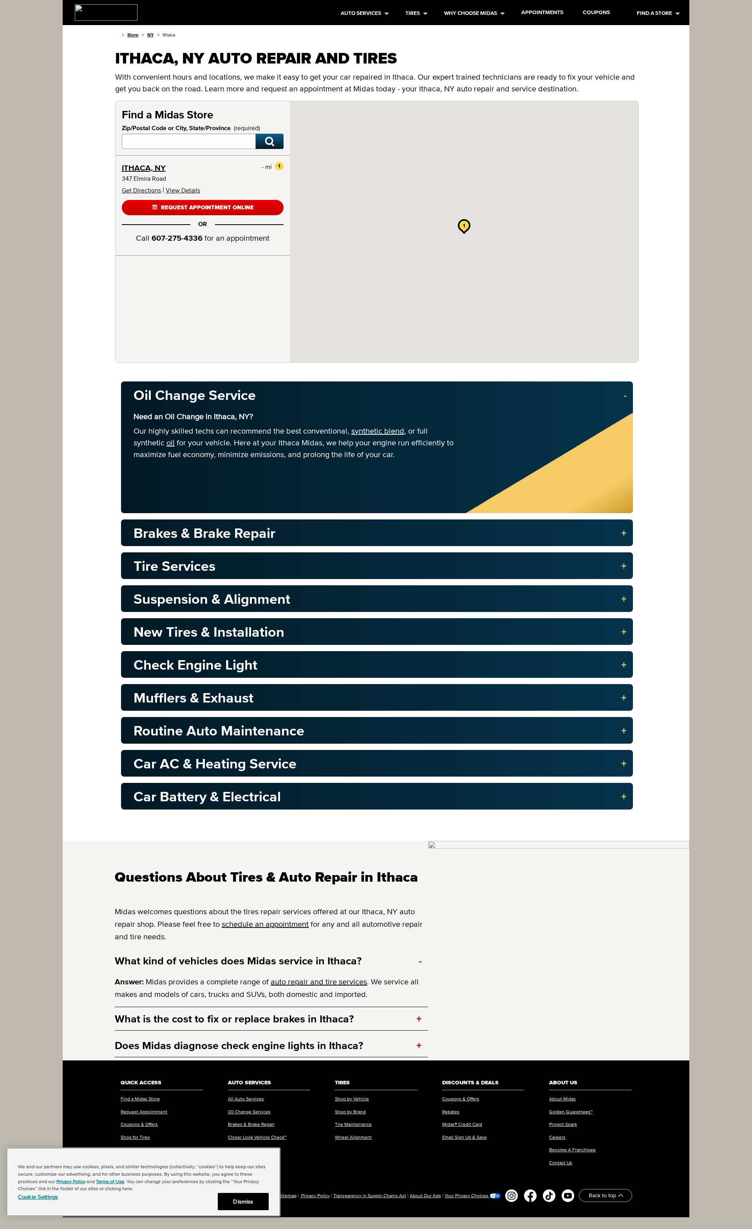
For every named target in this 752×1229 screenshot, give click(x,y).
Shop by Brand (350, 1111)
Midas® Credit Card (462, 1124)
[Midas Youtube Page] (568, 1195)
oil (170, 442)
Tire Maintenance (353, 1124)
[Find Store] (270, 141)
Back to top (603, 1195)
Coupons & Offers (139, 1124)
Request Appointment (144, 1111)
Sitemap (287, 1195)
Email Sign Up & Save (464, 1137)
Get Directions (141, 190)
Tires (412, 13)
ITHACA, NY (144, 167)
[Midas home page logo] (103, 10)
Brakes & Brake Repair (251, 1124)
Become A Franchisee (572, 1149)
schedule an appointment (265, 924)
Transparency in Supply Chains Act (369, 1195)
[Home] (117, 34)
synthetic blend (377, 431)
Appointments (542, 12)
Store (133, 34)
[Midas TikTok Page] (549, 1195)
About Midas (562, 1098)
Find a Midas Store (140, 1098)
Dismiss (243, 1201)
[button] (464, 225)
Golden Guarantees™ (571, 1111)
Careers (557, 1137)
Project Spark (563, 1124)
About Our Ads (425, 1195)
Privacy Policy (315, 1195)
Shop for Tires (135, 1137)
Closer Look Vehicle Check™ (257, 1137)
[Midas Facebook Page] (530, 1195)
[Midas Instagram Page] (511, 1195)
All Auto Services (246, 1098)
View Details (183, 190)
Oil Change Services (249, 1111)
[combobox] (189, 141)
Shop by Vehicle (352, 1098)
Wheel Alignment (353, 1137)
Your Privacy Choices (467, 1195)
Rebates (450, 1111)
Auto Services (361, 13)
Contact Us (560, 1162)
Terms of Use (110, 1181)
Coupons (596, 12)
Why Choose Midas (470, 13)
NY (150, 34)
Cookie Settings (38, 1196)
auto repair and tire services (319, 981)
